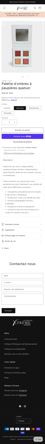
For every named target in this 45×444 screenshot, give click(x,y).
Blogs (6, 378)
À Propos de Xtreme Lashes (15, 373)
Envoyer (8, 311)
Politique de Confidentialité (14, 349)
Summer (8, 108)
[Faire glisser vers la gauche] (17, 76)
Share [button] (6, 248)
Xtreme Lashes (13, 436)
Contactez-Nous (10, 339)
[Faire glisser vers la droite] (27, 76)
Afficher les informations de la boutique (19, 153)
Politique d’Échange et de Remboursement (20, 344)
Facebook (23, 395)
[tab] (8, 160)
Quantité (5, 118)
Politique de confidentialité (26, 439)
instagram (23, 390)
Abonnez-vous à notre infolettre (16, 354)
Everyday (8, 113)
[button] (4, 8)
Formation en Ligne (11, 368)
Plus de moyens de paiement (22, 141)
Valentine (20, 108)
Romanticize (34, 108)
